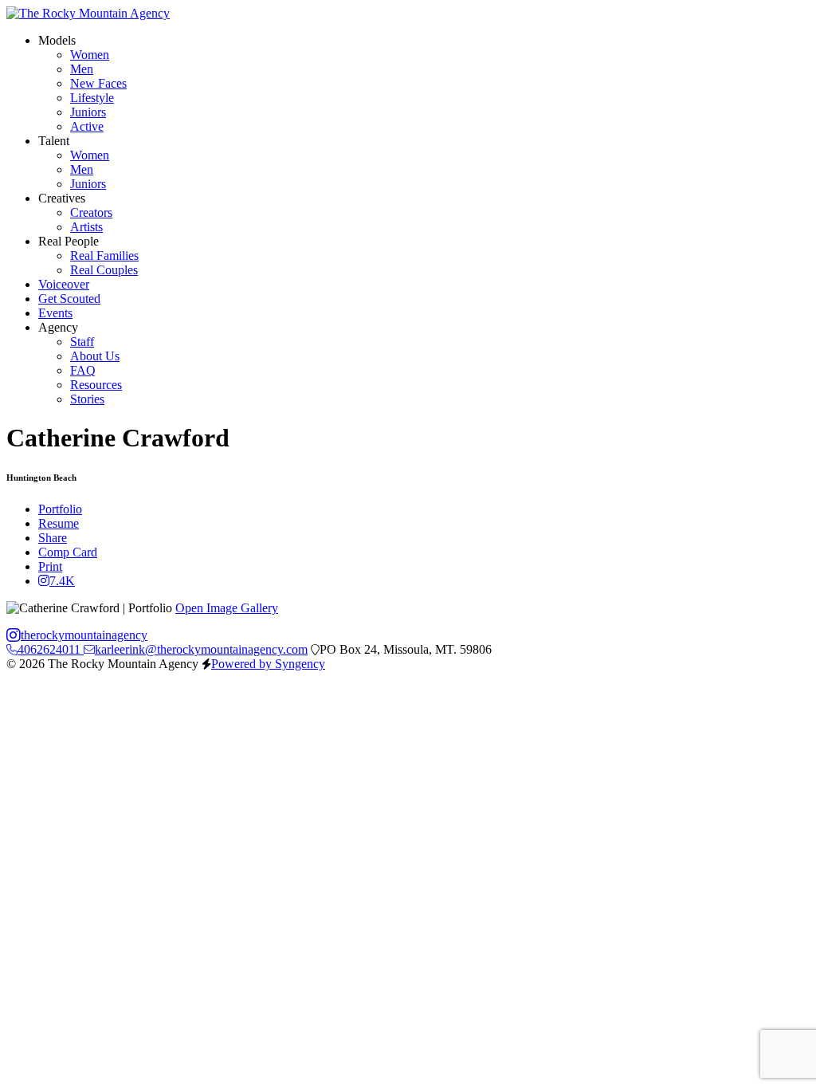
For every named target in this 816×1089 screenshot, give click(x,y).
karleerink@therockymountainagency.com (201, 649)
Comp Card (67, 552)
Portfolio (60, 509)
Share (52, 537)
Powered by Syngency (268, 663)
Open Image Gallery (226, 608)
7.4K (62, 581)
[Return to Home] (88, 13)
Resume (58, 523)
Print (50, 566)
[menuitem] (89, 54)
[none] (57, 40)
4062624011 (51, 649)
